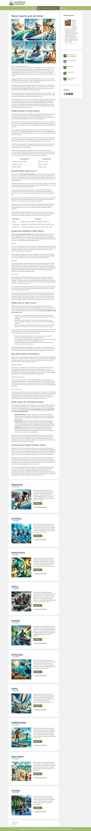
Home (13, 66)
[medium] (69, 94)
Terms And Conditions (58, 829)
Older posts (16, 822)
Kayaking (15, 620)
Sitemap (71, 829)
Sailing (14, 688)
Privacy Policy (49, 829)
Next (15, 824)
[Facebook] (65, 94)
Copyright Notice (35, 829)
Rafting (14, 586)
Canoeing (15, 790)
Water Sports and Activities (40, 507)
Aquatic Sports (18, 552)
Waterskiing (17, 484)
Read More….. (38, 503)
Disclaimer (66, 829)
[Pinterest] (67, 94)
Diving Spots (17, 654)
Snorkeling (16, 518)
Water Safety (17, 756)
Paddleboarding (18, 722)
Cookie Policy (42, 829)
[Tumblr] (72, 94)
